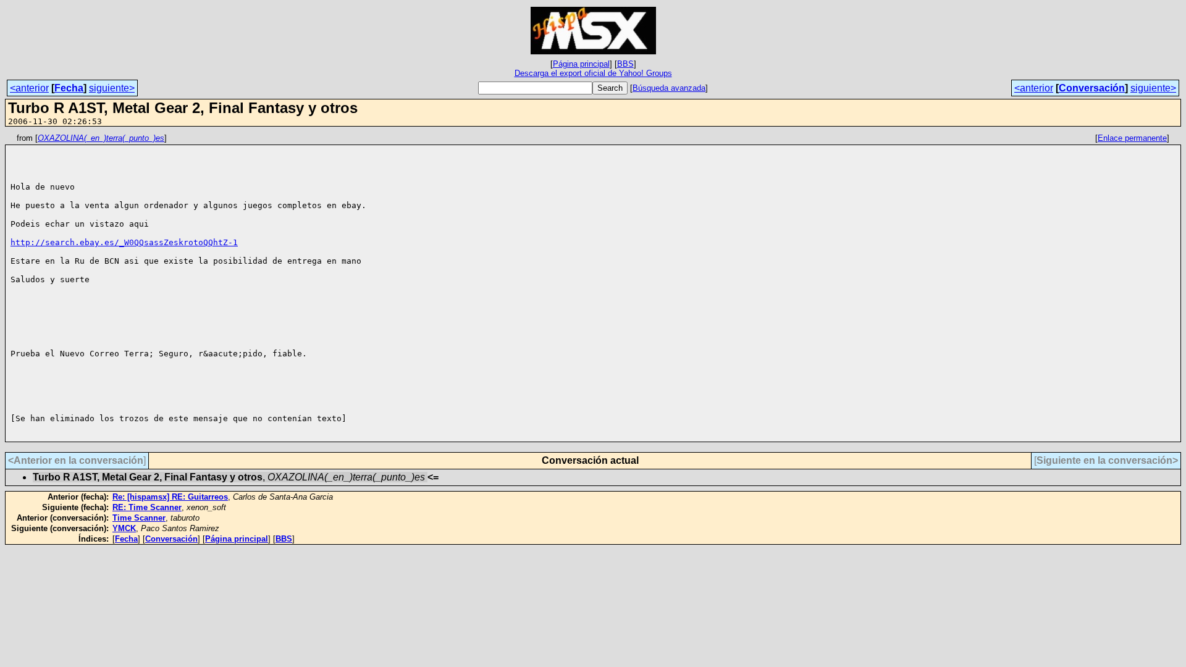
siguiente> (112, 88)
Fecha (68, 88)
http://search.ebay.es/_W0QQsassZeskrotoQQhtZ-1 (124, 242)
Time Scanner (139, 517)
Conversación (1092, 88)
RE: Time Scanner (147, 507)
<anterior (29, 88)
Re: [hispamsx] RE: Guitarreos (170, 496)
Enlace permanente (1132, 138)
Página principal (581, 64)
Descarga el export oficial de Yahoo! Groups (593, 73)
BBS (625, 64)
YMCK (124, 528)
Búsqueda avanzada (669, 88)
